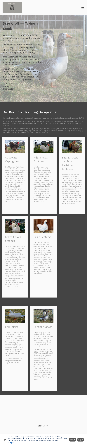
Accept (72, 440)
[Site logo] (12, 7)
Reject (80, 440)
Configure (11, 443)
